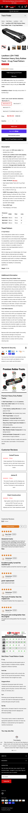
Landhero (16, 21)
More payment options (14, 135)
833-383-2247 (15, 11)
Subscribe (6, 781)
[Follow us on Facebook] (2, 793)
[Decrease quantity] (8, 121)
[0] (25, 7)
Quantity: (3, 121)
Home (3, 21)
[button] (5, 69)
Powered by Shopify (5, 809)
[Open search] (19, 7)
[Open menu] (2, 6)
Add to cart (14, 126)
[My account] (22, 7)
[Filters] (21, 526)
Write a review (10, 526)
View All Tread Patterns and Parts (14, 139)
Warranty (14, 180)
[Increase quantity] (16, 121)
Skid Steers (9, 21)
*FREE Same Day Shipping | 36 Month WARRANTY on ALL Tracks (14, 2)
